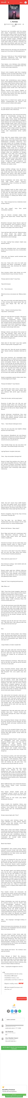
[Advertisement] (14, 485)
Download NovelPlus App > (22, 998)
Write (21, 2)
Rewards (14, 1007)
